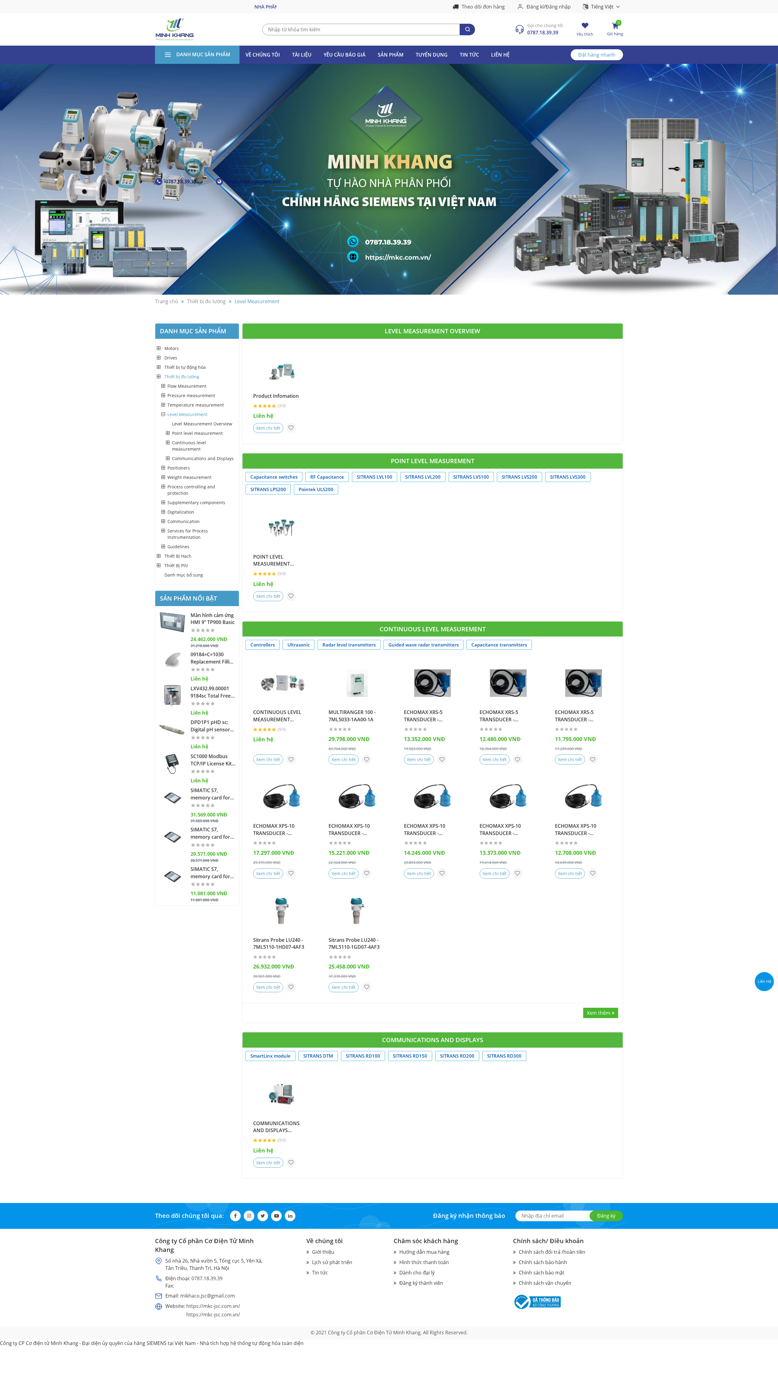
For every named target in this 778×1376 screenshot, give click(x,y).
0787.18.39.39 (542, 32)
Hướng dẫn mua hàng (424, 1252)
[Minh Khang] (174, 29)
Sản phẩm (391, 54)
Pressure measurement (191, 395)
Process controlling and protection (191, 490)
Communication (183, 521)
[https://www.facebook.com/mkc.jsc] (763, 958)
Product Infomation (276, 396)
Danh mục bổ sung (183, 575)
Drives (170, 358)
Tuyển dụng (432, 54)
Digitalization (180, 512)
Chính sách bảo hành (543, 1262)
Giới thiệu (323, 1252)
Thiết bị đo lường (181, 377)
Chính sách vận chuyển (545, 1283)
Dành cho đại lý (417, 1272)
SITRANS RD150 (410, 1056)
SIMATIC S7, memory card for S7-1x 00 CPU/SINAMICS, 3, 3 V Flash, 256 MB (211, 873)
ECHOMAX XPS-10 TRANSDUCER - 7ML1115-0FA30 (349, 830)
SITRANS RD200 (457, 1056)
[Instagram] (249, 1216)
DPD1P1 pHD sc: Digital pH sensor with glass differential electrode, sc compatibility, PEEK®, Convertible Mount (213, 726)
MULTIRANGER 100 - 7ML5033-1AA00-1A (352, 716)
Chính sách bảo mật (541, 1272)
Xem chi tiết (268, 428)
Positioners (178, 468)
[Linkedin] (290, 1216)
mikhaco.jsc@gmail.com (207, 1295)
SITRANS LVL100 (374, 477)
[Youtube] (276, 1216)
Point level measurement (197, 433)
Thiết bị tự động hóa (185, 367)
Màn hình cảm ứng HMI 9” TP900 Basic (213, 619)
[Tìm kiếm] (467, 29)
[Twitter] (262, 1216)
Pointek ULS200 (316, 489)
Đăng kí (535, 6)
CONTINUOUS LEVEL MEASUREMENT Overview (277, 716)
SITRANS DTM (318, 1056)
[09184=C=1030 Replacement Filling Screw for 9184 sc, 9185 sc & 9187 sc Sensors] (172, 661)
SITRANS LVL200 (423, 477)
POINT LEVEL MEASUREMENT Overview (271, 560)
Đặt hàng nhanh (596, 54)
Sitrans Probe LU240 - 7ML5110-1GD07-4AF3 (354, 944)
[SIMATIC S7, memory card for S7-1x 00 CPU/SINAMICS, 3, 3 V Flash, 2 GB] (172, 836)
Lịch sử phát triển (332, 1262)
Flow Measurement (186, 386)
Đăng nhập (558, 6)
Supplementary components (196, 502)
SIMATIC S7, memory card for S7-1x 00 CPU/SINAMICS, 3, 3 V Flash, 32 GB (211, 794)
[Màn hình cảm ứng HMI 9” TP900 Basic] (172, 622)
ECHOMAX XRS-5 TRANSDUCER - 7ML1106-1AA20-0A (577, 716)
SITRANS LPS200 (268, 489)
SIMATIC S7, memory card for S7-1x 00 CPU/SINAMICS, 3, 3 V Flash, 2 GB (211, 833)
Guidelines (178, 546)
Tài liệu (302, 54)
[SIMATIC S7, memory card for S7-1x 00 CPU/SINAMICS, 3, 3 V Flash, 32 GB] (172, 797)
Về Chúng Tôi (263, 54)
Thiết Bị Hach (177, 556)
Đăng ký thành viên (421, 1283)
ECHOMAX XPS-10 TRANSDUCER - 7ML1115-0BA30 (575, 830)
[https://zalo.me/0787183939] (763, 943)
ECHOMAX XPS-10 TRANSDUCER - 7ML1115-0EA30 (424, 830)
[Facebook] (235, 1216)
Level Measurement (187, 414)
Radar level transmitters (349, 645)
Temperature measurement (195, 405)
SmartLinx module (270, 1056)
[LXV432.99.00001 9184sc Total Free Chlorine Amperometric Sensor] (172, 695)
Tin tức (469, 54)
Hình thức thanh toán (424, 1262)
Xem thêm (598, 1013)
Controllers (262, 645)
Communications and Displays (203, 458)
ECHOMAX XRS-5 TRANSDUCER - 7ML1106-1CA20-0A (426, 716)
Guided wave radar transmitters (423, 645)
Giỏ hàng (615, 29)
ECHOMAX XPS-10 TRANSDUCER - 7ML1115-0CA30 (500, 830)
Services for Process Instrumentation (187, 534)
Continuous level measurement (189, 446)
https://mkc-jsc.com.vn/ (253, 181)
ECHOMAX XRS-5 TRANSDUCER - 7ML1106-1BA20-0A (502, 716)
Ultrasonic (298, 645)
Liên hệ (500, 54)
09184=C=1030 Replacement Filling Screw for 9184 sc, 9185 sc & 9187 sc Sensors (213, 658)
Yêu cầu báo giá (345, 54)
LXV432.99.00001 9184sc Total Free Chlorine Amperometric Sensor (211, 692)
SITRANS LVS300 (568, 477)
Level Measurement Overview (202, 424)
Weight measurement (189, 477)
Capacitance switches (274, 477)
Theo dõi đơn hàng (483, 6)
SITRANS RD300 (504, 1056)
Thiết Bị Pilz (176, 565)
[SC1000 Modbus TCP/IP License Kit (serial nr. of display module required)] (172, 763)
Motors (171, 348)
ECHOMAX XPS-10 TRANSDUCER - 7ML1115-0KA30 (273, 830)
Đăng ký (606, 1215)
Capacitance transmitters (499, 645)
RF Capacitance (327, 477)
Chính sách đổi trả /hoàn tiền (552, 1252)
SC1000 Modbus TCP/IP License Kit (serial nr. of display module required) (211, 760)
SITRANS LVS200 (519, 477)
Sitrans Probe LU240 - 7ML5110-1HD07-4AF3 (278, 944)
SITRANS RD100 (363, 1056)
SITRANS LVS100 (471, 477)
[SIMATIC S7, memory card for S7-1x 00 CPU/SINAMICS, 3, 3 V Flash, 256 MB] (172, 876)
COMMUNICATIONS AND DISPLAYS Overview (276, 1127)
